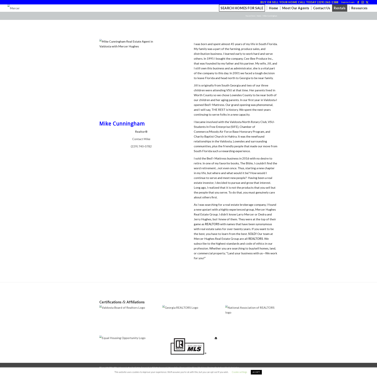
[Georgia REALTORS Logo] (188, 307)
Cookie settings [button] (239, 372)
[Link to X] (367, 2)
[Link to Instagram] (363, 2)
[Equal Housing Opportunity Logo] (125, 338)
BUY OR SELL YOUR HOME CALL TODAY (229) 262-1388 (299, 2)
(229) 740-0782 (141, 146)
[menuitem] (347, 2)
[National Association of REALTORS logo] (251, 312)
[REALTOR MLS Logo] (188, 357)
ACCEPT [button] (256, 372)
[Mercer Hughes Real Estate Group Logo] (19, 8)
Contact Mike (141, 139)
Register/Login (348, 2)
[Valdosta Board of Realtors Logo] (125, 307)
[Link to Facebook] (358, 2)
